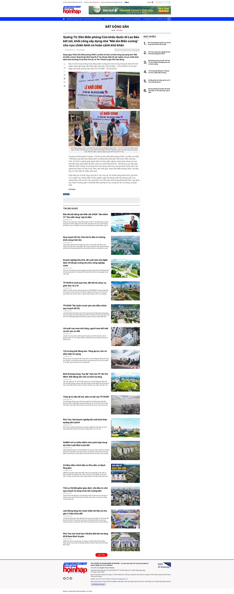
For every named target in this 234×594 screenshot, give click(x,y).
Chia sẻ (66, 194)
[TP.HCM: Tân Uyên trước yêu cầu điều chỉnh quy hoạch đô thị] (125, 313)
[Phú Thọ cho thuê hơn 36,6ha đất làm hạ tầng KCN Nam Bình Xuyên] (125, 541)
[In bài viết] (64, 85)
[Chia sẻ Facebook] (64, 78)
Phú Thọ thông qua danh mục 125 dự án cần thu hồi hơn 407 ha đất (159, 43)
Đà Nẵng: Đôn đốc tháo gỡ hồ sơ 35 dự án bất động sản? (159, 81)
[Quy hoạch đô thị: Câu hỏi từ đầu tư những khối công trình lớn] (125, 245)
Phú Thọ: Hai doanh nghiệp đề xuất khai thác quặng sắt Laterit (159, 53)
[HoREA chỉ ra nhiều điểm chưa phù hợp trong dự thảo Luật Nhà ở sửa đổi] (125, 450)
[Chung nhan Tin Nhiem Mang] (164, 565)
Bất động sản (117, 26)
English (149, 2)
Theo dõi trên (124, 50)
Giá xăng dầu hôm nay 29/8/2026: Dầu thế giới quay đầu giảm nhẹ (124, 19)
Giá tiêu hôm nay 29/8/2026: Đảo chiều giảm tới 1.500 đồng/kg (84, 19)
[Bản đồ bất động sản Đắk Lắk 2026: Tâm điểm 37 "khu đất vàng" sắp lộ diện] (125, 222)
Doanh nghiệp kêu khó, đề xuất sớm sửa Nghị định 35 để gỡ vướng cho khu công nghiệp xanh (85, 263)
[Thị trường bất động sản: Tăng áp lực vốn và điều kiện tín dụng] (125, 359)
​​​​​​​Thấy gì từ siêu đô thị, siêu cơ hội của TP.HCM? (86, 397)
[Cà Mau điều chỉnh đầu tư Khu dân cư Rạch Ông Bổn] (125, 473)
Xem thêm (101, 555)
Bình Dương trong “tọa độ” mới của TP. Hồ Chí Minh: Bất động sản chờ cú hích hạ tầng (159, 62)
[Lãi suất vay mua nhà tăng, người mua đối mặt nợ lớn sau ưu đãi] (125, 336)
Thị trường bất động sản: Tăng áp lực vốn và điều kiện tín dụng (158, 71)
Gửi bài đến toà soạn (98, 584)
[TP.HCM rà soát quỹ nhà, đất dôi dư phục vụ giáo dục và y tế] (125, 290)
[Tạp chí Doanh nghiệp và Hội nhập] (125, 2)
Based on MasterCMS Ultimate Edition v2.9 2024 (77, 591)
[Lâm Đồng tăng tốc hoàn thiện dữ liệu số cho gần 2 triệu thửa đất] (125, 518)
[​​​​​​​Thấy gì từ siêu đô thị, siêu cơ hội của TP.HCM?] (125, 404)
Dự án (113, 30)
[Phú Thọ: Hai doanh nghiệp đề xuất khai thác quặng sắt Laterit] (125, 427)
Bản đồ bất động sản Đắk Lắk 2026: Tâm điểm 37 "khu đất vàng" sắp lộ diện (159, 90)
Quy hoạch (119, 30)
